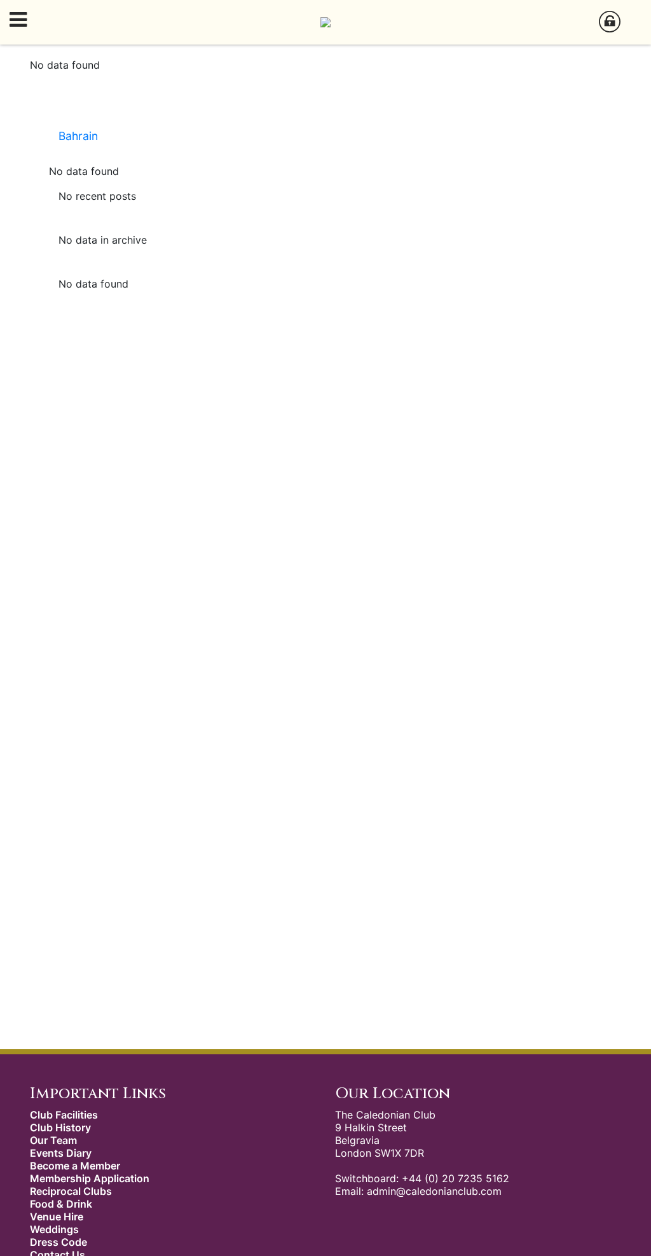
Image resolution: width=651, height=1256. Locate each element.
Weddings (54, 1229)
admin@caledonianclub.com (434, 1191)
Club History (60, 1127)
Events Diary (61, 1153)
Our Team (53, 1140)
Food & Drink (61, 1203)
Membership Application (89, 1178)
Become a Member (75, 1165)
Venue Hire (56, 1216)
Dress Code (58, 1242)
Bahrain (78, 136)
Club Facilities (64, 1114)
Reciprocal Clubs (71, 1191)
